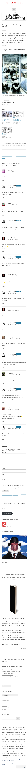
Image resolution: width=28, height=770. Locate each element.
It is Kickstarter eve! (21, 156)
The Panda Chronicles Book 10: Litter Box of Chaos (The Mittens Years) (13, 577)
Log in (3, 704)
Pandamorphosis (16, 143)
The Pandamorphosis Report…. (6, 119)
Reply (3, 180)
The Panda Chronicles (14, 3)
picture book (4, 147)
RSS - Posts (8, 526)
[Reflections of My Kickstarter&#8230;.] (7, 130)
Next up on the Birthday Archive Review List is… (12, 671)
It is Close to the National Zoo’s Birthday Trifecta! (12, 676)
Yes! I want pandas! (7, 513)
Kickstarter (19, 145)
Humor (15, 145)
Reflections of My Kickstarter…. (6, 134)
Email (3, 474)
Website (4, 479)
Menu (14, 9)
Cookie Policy (4, 764)
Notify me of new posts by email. (11, 488)
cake (12, 145)
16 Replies (4, 30)
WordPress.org (5, 709)
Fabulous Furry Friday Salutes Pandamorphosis (17, 119)
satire (9, 147)
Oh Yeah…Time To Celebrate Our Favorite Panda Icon (13, 669)
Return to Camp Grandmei (7, 675)
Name (3, 468)
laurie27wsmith (12, 238)
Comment (4, 452)
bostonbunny (11, 373)
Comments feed (5, 707)
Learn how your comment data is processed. (14, 494)
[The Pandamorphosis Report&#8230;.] (7, 114)
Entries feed (4, 706)
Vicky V (9, 408)
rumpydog (10, 336)
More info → (23, 648)
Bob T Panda (8, 145)
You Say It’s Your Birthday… (7, 673)
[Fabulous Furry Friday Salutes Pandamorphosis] (18, 114)
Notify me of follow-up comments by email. (13, 485)
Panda (23, 145)
